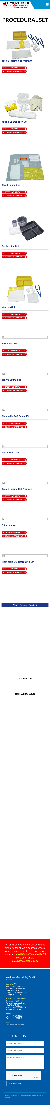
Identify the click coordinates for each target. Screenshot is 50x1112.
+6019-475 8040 (16, 1018)
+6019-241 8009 (16, 1016)
